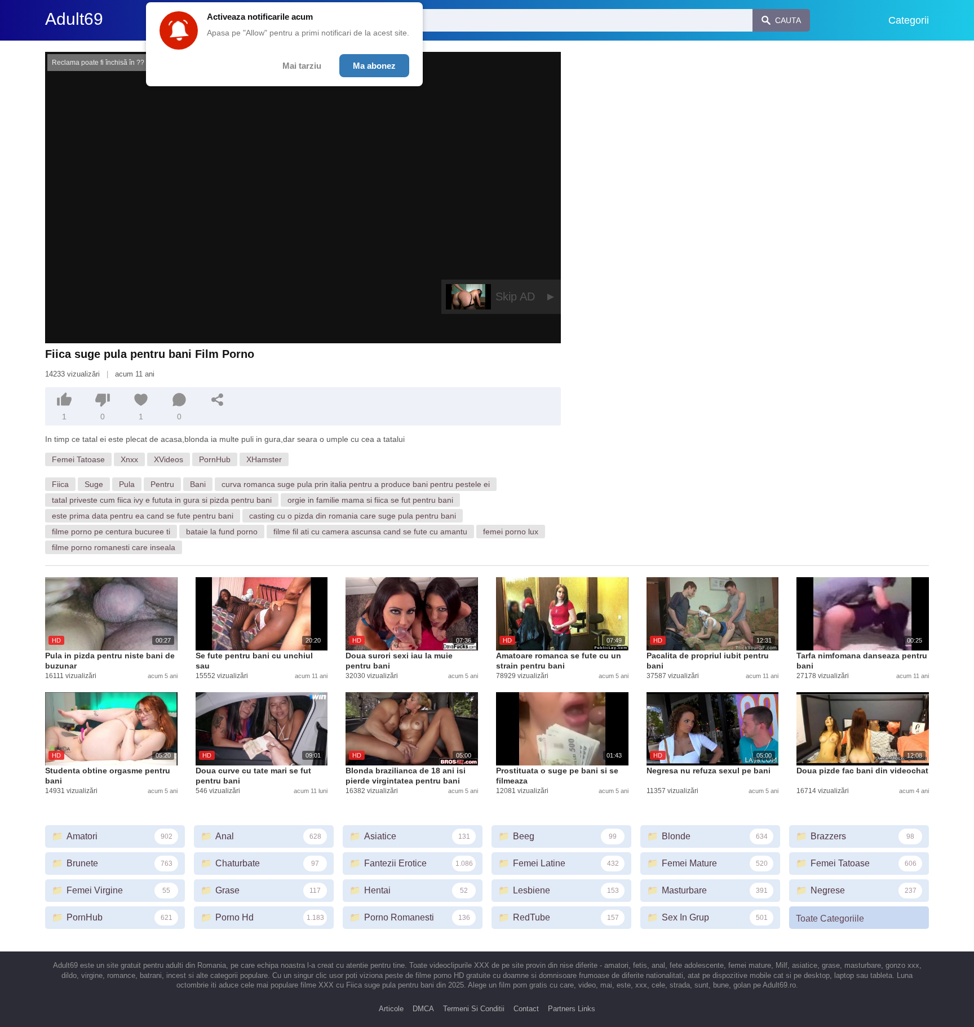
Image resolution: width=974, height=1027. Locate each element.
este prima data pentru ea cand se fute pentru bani (142, 515)
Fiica (60, 484)
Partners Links (571, 1008)
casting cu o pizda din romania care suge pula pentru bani (352, 515)
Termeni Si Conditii (473, 1008)
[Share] (217, 399)
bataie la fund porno (222, 531)
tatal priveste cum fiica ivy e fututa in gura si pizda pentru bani (162, 499)
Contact (526, 1008)
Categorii (908, 20)
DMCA (423, 1008)
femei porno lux (510, 531)
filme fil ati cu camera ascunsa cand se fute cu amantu (370, 531)
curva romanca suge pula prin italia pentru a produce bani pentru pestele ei (356, 484)
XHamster (264, 459)
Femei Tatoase (78, 459)
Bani (198, 484)
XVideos (168, 459)
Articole (391, 1008)
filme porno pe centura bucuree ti (111, 531)
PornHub (215, 459)
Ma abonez (374, 65)
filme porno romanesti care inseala (113, 547)
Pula (127, 484)
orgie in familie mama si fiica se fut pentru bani (370, 499)
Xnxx (129, 459)
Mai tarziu (301, 65)
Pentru (162, 484)
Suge (94, 484)
